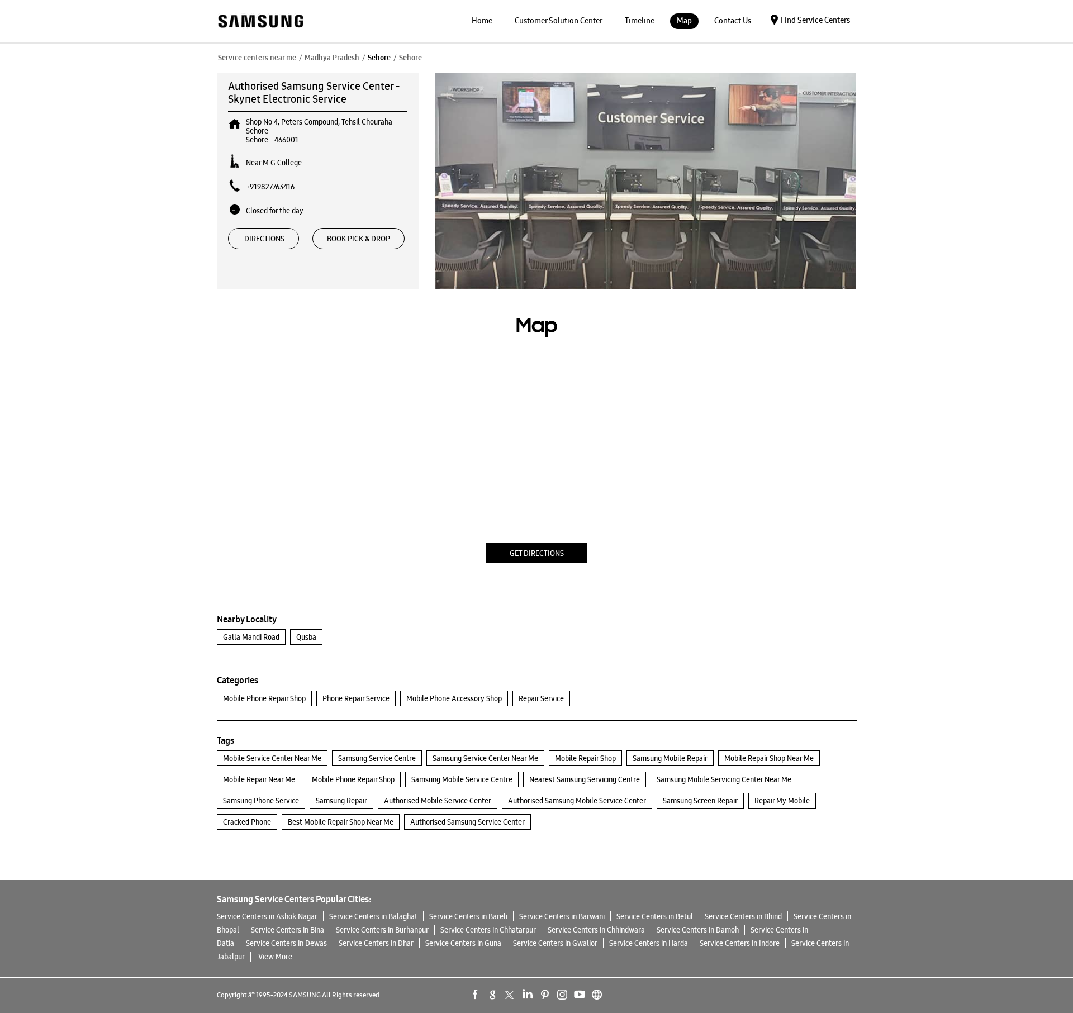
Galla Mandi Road (251, 637)
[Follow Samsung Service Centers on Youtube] (579, 994)
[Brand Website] (597, 994)
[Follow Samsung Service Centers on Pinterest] (545, 994)
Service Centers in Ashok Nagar (267, 916)
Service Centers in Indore (740, 943)
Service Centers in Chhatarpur (488, 930)
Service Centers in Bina (287, 930)
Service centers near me (257, 58)
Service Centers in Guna (463, 943)
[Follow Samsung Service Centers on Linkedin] (527, 994)
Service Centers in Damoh (698, 930)
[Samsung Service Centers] (260, 22)
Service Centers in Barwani (562, 916)
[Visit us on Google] (493, 994)
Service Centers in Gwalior (555, 943)
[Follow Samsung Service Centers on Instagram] (562, 994)
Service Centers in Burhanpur (382, 930)
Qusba (306, 637)
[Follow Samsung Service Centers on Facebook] (475, 994)
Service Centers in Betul (654, 916)
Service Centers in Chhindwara (596, 930)
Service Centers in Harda (648, 943)
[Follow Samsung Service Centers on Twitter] (510, 994)
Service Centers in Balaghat (373, 916)
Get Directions (537, 553)
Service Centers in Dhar (376, 943)
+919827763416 (270, 187)
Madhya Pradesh (332, 58)
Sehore (379, 58)
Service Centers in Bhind (743, 916)
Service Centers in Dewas (286, 943)
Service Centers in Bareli (468, 916)
